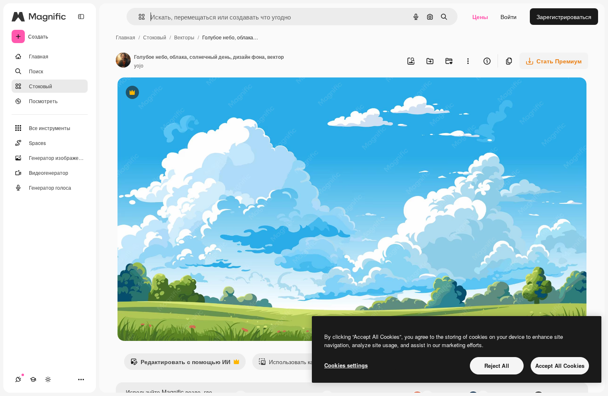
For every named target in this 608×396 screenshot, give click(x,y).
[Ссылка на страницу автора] (123, 61)
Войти (508, 16)
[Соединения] (18, 379)
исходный (173, 93)
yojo (139, 65)
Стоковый (154, 37)
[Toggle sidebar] (81, 16)
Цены (480, 16)
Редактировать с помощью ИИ (180, 363)
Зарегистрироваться (563, 16)
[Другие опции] (468, 61)
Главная (125, 37)
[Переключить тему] (48, 379)
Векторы (184, 37)
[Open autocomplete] (138, 17)
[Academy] (33, 379)
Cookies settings (346, 365)
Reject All (496, 365)
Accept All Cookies (559, 365)
